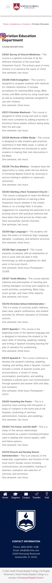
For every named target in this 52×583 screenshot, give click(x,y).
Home (5, 24)
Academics (15, 24)
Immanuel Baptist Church (31, 578)
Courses (26, 24)
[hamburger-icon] (8, 7)
